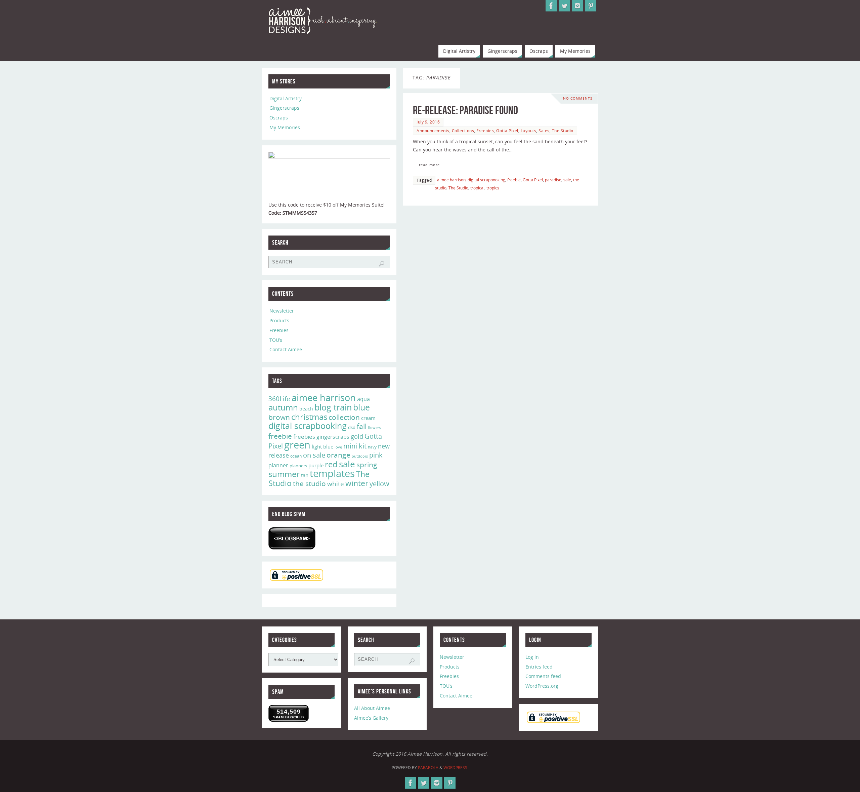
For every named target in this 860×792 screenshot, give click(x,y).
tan (304, 475)
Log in (532, 657)
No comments (577, 98)
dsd (351, 427)
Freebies (485, 130)
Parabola (428, 767)
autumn (283, 407)
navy (372, 447)
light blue (322, 446)
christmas (309, 416)
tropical (477, 187)
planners (298, 466)
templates (332, 473)
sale (567, 179)
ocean (296, 456)
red (331, 464)
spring (366, 464)
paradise (553, 179)
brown (279, 417)
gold (357, 436)
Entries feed (539, 666)
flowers (374, 427)
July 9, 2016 (428, 121)
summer (284, 474)
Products (279, 320)
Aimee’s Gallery (371, 718)
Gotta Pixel (507, 130)
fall (362, 426)
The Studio (562, 130)
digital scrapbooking (486, 179)
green (297, 445)
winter (356, 483)
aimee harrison (451, 179)
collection (344, 417)
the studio (309, 483)
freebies (304, 436)
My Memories (284, 127)
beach (306, 408)
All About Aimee (372, 708)
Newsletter (281, 311)
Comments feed (543, 676)
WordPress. (455, 767)
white (335, 483)
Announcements (433, 130)
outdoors (360, 456)
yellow (379, 483)
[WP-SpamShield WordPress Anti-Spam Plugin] (291, 538)
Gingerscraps (284, 108)
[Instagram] (577, 5)
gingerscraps (332, 436)
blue (361, 407)
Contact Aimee (285, 349)
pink (376, 455)
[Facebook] (551, 5)
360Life (279, 398)
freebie (514, 179)
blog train (333, 407)
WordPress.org (541, 686)
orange (338, 455)
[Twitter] (564, 5)
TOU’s (275, 340)
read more (429, 164)
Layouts (528, 130)
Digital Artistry (285, 98)
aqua (363, 399)
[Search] (381, 263)
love (338, 446)
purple (316, 465)
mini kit (355, 446)
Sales (544, 130)
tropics (492, 187)
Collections (463, 130)
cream (368, 418)
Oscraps (278, 117)
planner (278, 465)
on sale (314, 455)
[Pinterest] (590, 5)
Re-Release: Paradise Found (465, 110)
